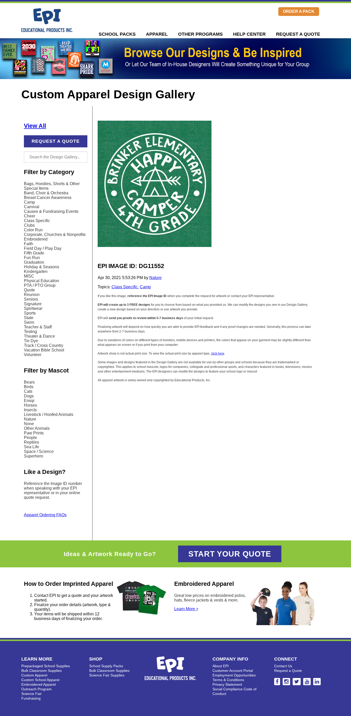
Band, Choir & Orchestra (46, 193)
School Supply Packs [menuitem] (106, 666)
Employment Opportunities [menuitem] (234, 675)
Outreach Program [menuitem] (36, 689)
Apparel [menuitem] (157, 34)
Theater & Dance (39, 336)
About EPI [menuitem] (221, 666)
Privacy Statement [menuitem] (227, 684)
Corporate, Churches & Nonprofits (55, 234)
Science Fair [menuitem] (31, 694)
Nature (30, 419)
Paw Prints (34, 433)
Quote (29, 290)
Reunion (32, 294)
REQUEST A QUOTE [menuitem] (298, 34)
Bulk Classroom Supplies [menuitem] (41, 671)
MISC (29, 276)
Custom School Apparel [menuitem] (40, 680)
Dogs (29, 396)
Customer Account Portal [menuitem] (233, 671)
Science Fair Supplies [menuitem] (106, 675)
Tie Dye (31, 341)
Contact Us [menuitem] (283, 666)
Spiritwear (33, 308)
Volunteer (32, 354)
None (29, 424)
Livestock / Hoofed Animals (48, 414)
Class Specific (37, 220)
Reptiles (31, 442)
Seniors (31, 299)
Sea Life (31, 447)
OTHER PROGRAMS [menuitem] (200, 34)
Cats (28, 391)
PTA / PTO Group (40, 285)
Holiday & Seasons (41, 267)
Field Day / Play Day (42, 248)
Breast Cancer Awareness (47, 197)
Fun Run (32, 257)
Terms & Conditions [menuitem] (228, 680)
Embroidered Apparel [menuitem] (38, 684)
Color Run (33, 230)
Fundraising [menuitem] (31, 698)
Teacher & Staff (38, 327)
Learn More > (186, 609)
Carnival (31, 207)
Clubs (29, 225)
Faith (28, 244)
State (28, 318)
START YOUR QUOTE (229, 554)
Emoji (29, 400)
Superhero (33, 456)
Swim (29, 322)
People (30, 437)
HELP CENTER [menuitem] (249, 34)
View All (35, 125)
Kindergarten (36, 271)
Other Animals (37, 428)
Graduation (34, 262)
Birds (28, 387)
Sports (30, 313)
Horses (30, 405)
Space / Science (39, 451)
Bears (29, 382)
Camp (29, 202)
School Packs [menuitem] (117, 34)
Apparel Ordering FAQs (45, 515)
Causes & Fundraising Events (51, 211)
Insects (30, 410)
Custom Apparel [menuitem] (34, 675)
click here (217, 353)
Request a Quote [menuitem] (288, 671)
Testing (30, 331)
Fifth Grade (34, 253)
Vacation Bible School (44, 350)
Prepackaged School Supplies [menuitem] (45, 666)
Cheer (29, 216)
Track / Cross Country (43, 345)
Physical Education (41, 281)
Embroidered (36, 239)
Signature (33, 304)
